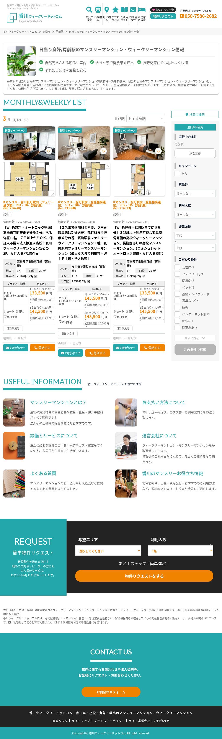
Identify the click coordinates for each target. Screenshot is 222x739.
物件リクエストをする (144, 576)
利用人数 (158, 539)
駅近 (185, 307)
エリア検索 (89, 18)
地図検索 (107, 18)
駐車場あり (189, 327)
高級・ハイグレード (195, 294)
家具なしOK (190, 300)
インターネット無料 (195, 314)
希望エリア (88, 539)
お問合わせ (133, 18)
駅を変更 (195, 153)
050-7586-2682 (201, 16)
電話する (44, 348)
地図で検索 (197, 114)
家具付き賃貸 (142, 18)
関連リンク (60, 720)
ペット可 (188, 287)
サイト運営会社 (139, 720)
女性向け (188, 267)
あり (184, 173)
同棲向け (188, 280)
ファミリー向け (192, 274)
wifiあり (187, 321)
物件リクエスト (163, 16)
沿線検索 (98, 18)
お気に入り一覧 (165, 10)
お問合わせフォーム (111, 692)
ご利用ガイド (124, 18)
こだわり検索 (115, 18)
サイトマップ (81, 720)
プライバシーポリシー (109, 720)
